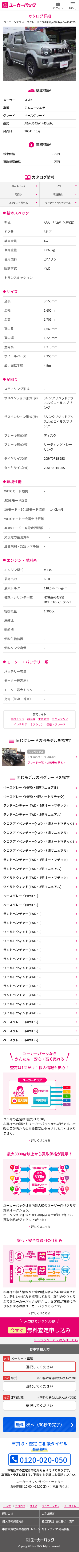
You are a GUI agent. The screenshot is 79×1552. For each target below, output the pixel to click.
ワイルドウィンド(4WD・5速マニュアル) (32, 886)
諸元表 (31, 719)
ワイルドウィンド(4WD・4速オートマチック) (35, 877)
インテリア (20, 724)
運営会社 (7, 1513)
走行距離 (17, 1397)
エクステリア (60, 719)
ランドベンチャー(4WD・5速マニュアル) (32, 814)
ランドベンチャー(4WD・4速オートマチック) (35, 805)
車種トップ (17, 719)
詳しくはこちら (40, 1140)
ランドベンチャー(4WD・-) (22, 913)
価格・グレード (56, 724)
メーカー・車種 (22, 1358)
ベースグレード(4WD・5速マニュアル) (30, 787)
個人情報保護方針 (13, 1521)
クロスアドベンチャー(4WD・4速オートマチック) (38, 823)
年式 (14, 1378)
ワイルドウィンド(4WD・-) (22, 931)
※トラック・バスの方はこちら (56, 1340)
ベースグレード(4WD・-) (20, 895)
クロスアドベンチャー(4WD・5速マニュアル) (35, 832)
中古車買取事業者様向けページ (20, 1529)
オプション (37, 724)
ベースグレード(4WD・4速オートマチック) (33, 796)
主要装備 (43, 719)
